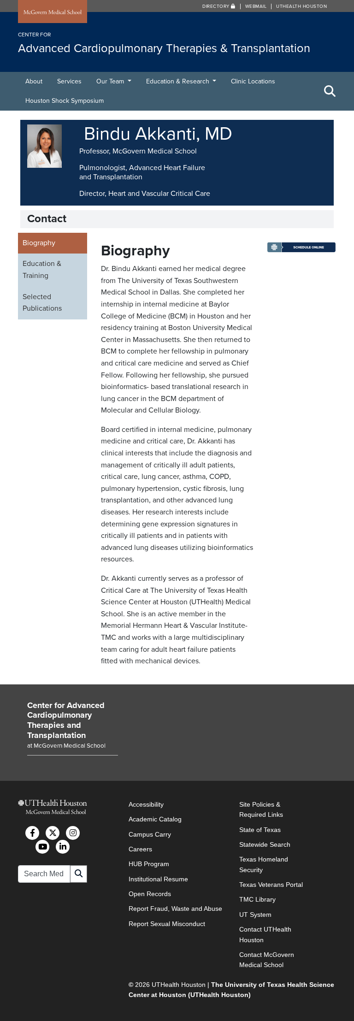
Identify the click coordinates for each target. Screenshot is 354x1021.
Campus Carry (150, 834)
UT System (255, 914)
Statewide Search (264, 844)
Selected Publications (42, 302)
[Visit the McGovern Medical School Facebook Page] (32, 833)
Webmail (256, 6)
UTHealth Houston (301, 6)
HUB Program (149, 864)
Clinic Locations (253, 81)
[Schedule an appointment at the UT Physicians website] (301, 250)
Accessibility (146, 804)
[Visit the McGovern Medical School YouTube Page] (42, 847)
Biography (39, 243)
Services (69, 81)
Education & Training (42, 269)
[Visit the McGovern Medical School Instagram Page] (73, 833)
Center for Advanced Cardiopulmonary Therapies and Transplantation (66, 720)
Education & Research (178, 81)
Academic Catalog (155, 819)
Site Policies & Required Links (261, 809)
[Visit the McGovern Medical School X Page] (52, 833)
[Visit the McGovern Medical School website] (53, 12)
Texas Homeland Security (263, 864)
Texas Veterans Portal (271, 884)
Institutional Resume (158, 879)
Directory (216, 6)
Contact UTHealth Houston (265, 934)
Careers (140, 849)
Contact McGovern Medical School (266, 959)
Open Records (150, 893)
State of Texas (260, 829)
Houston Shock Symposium (64, 101)
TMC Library (257, 899)
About (33, 81)
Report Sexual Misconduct (167, 923)
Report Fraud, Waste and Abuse (175, 908)
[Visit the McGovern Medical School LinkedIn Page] (63, 847)
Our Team (111, 81)
